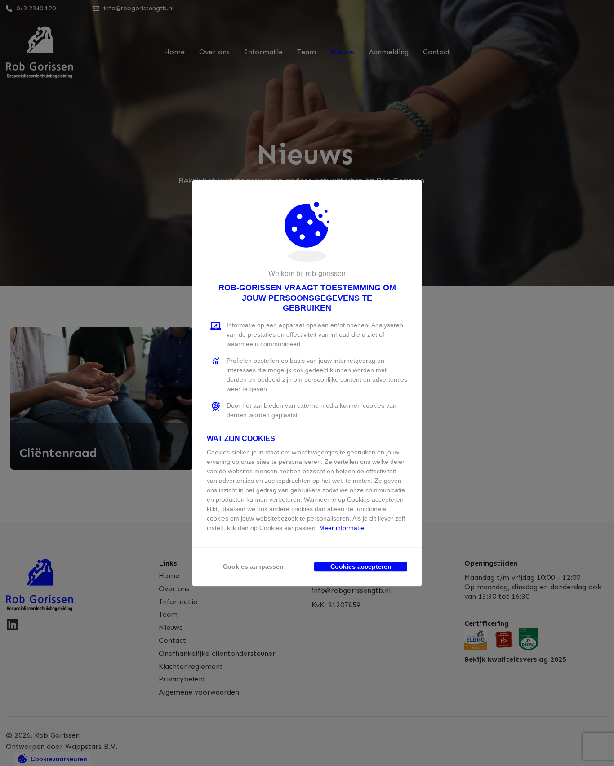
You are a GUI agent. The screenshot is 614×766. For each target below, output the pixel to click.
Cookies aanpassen (253, 566)
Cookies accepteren (361, 566)
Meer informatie (341, 527)
